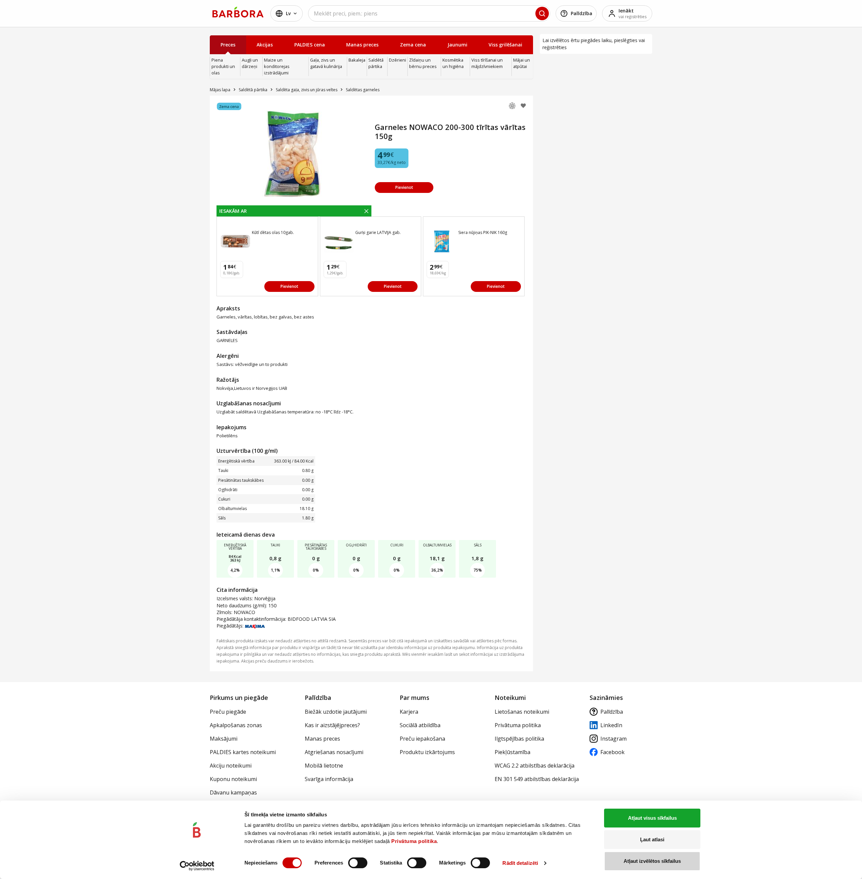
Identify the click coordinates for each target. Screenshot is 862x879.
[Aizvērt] (366, 210)
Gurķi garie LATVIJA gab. (378, 232)
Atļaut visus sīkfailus (652, 818)
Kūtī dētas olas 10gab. (273, 232)
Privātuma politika (414, 841)
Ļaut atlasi (652, 839)
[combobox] (429, 13)
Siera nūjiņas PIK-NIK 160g (482, 232)
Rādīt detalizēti (520, 863)
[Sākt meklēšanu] (542, 13)
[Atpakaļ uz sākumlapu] (238, 12)
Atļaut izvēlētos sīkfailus (652, 861)
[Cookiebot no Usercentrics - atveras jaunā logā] (197, 866)
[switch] (357, 862)
